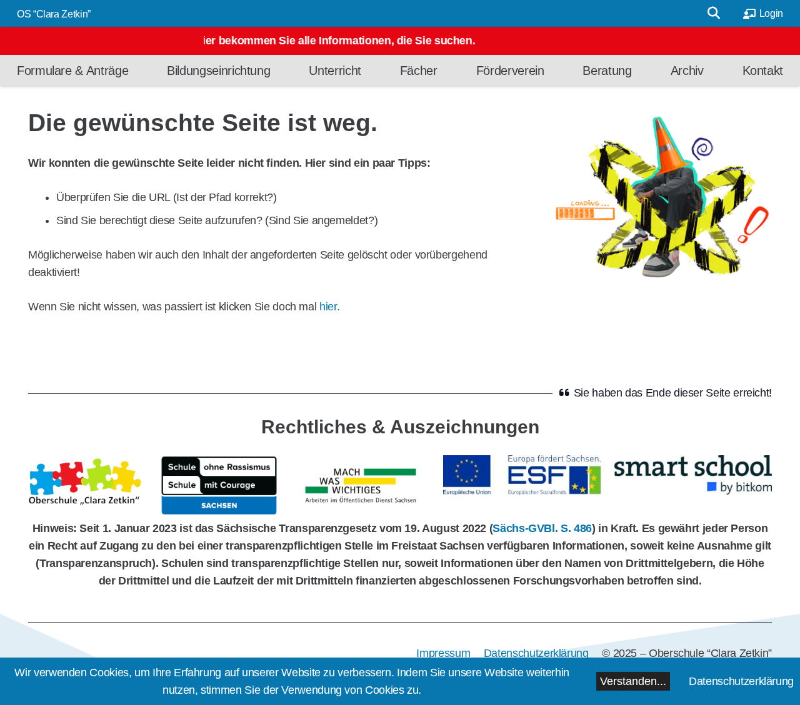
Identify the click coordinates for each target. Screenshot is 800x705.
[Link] (87, 485)
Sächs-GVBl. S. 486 (542, 528)
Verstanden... (633, 681)
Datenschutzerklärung (741, 681)
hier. (329, 306)
